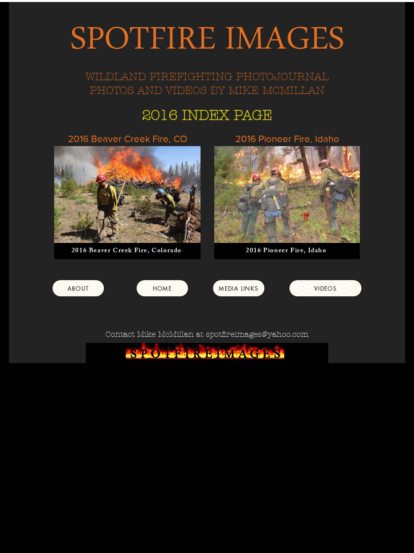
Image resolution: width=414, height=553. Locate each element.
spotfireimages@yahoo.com (257, 334)
